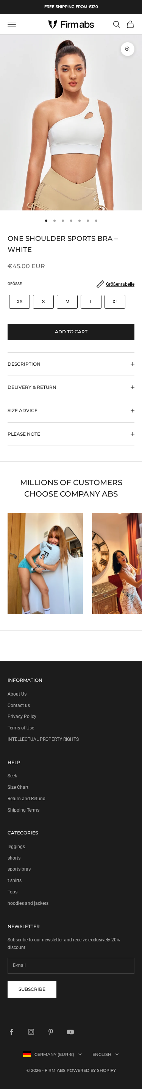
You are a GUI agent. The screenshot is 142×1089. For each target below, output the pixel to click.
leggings (16, 846)
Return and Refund (26, 798)
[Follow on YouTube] (70, 1032)
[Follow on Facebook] (11, 1032)
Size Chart (18, 787)
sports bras (19, 869)
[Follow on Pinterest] (51, 1032)
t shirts (15, 880)
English (101, 1054)
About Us (17, 694)
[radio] (19, 302)
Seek (12, 776)
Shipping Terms (23, 810)
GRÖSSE (15, 284)
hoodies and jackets (28, 903)
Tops (12, 892)
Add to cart (71, 331)
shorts (14, 858)
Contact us (19, 705)
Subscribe (32, 989)
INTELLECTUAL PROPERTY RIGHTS (43, 739)
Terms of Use (21, 728)
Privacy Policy (22, 716)
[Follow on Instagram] (31, 1032)
